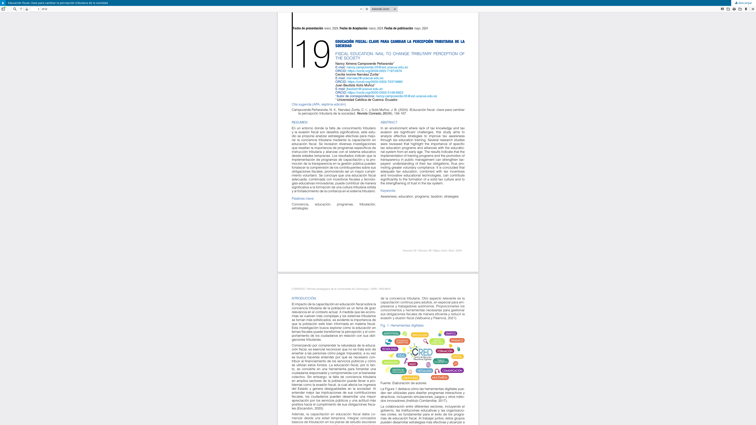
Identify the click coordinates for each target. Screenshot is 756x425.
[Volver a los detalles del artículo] (3, 3)
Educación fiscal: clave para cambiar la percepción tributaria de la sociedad (58, 3)
